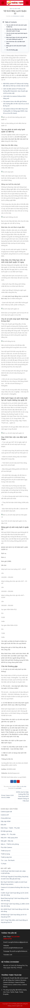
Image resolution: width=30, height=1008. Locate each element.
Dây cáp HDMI (5, 821)
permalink (18, 788)
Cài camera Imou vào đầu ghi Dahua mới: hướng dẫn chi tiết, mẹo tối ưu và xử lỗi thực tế (16, 104)
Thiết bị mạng (5, 854)
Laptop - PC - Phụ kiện (8, 834)
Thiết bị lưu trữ (5, 850)
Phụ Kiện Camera (6, 847)
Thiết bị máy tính (6, 857)
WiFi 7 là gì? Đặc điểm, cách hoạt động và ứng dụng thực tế (14, 921)
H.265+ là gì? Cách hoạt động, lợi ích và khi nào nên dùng (14, 894)
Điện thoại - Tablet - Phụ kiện (10, 828)
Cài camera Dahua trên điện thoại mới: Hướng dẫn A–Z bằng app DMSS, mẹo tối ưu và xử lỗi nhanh (15, 111)
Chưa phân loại (6, 818)
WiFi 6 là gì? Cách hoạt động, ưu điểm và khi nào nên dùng (15, 905)
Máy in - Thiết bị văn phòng (10, 844)
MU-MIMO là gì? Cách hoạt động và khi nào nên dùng (15, 910)
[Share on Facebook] (11, 781)
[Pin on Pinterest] (18, 781)
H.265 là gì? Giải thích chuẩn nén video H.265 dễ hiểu (13, 872)
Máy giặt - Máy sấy (7, 841)
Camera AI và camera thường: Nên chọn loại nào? (15, 888)
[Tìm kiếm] (27, 2)
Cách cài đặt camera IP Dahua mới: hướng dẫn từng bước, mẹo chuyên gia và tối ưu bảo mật (15, 91)
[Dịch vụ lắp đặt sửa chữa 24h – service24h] (15, 3)
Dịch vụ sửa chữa (15, 8)
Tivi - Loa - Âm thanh (7, 860)
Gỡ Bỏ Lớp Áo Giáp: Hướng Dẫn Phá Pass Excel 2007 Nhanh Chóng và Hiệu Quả (22, 796)
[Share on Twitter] (15, 781)
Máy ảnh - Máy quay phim (9, 837)
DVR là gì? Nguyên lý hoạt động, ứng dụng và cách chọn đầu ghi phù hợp (14, 878)
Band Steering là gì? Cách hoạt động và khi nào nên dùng (14, 899)
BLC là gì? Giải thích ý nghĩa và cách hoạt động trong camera (14, 883)
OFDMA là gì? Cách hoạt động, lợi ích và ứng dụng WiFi (13, 916)
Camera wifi (5, 815)
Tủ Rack (3, 863)
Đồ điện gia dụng (6, 831)
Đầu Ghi (3, 824)
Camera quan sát (6, 811)
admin (22, 16)
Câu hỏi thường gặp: (12, 50)
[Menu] (2, 2)
